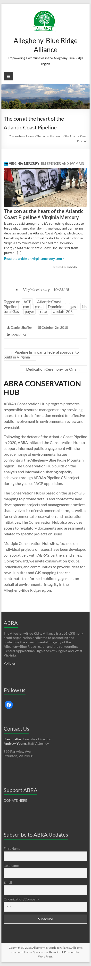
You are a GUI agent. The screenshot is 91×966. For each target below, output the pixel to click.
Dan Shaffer (12, 739)
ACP (27, 301)
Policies (10, 663)
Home (30, 136)
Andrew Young (15, 743)
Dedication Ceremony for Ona (53, 369)
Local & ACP (20, 335)
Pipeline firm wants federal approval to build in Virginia (41, 354)
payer (29, 311)
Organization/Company (21, 899)
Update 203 (63, 311)
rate (43, 311)
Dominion (56, 306)
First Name (12, 848)
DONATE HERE (15, 800)
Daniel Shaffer (21, 327)
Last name (11, 865)
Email (8, 882)
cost (38, 306)
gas (73, 306)
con (26, 306)
